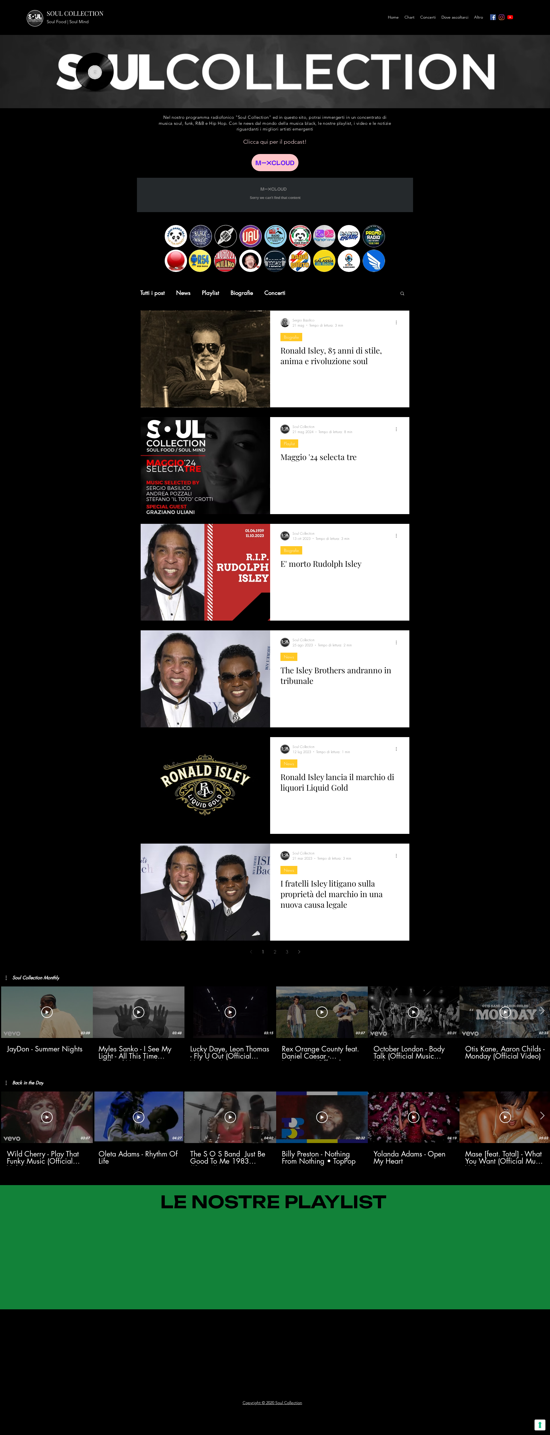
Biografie (242, 293)
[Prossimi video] (542, 1011)
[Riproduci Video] (47, 1012)
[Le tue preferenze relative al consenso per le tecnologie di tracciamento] (540, 1425)
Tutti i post (152, 293)
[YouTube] (510, 17)
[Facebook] (493, 17)
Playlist (210, 293)
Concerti (274, 293)
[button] (402, 294)
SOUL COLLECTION (75, 13)
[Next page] (299, 952)
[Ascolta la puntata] (275, 162)
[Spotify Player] (134, 1324)
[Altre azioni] (398, 322)
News (183, 293)
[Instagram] (501, 17)
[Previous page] (251, 952)
